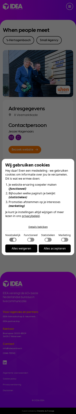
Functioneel (31, 235)
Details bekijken (38, 227)
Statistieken (48, 235)
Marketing (65, 235)
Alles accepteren (55, 248)
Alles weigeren (21, 248)
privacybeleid (31, 216)
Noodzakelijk (12, 235)
